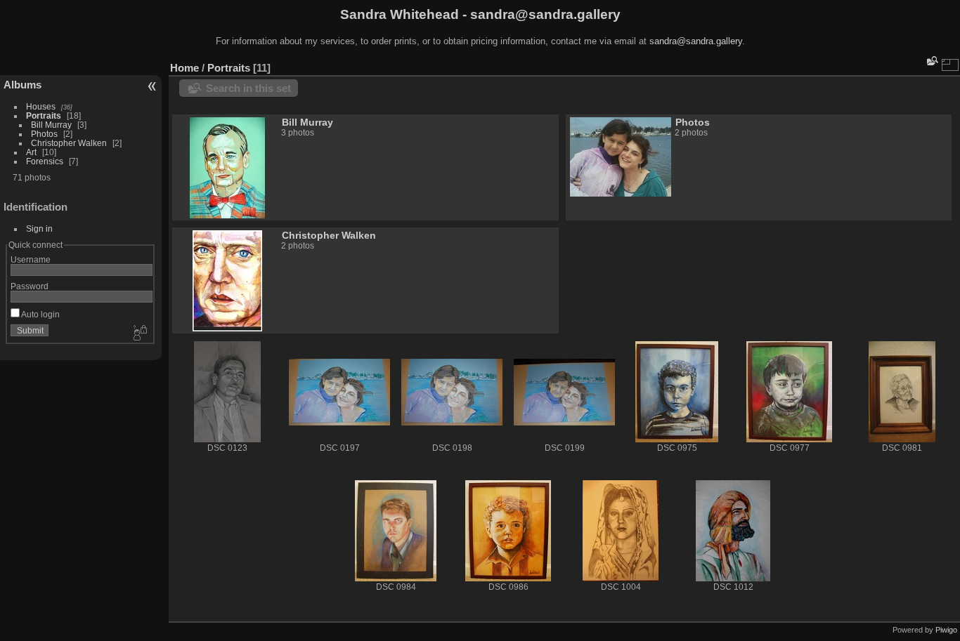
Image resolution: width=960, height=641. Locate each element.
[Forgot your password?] (139, 333)
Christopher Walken (69, 142)
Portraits (43, 115)
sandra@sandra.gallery (695, 41)
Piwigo (946, 630)
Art (31, 152)
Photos (44, 133)
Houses (41, 106)
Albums (22, 85)
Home (184, 68)
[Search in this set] (931, 60)
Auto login (40, 314)
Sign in (39, 228)
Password (29, 286)
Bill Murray (51, 124)
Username (31, 259)
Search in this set (248, 88)
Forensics (44, 161)
